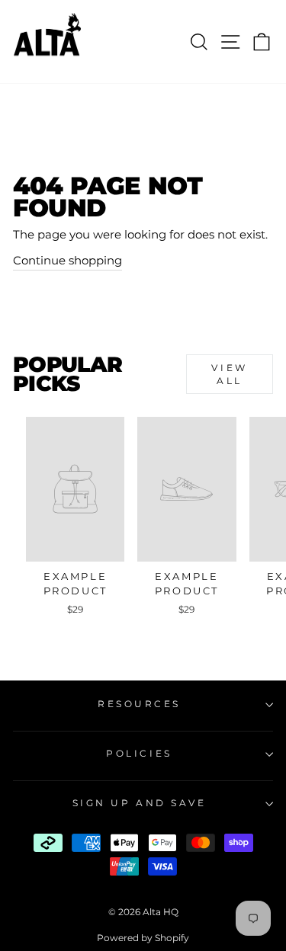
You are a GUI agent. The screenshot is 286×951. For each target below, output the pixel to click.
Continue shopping (67, 260)
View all (229, 374)
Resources (139, 704)
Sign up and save (139, 803)
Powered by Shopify (143, 937)
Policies (139, 753)
